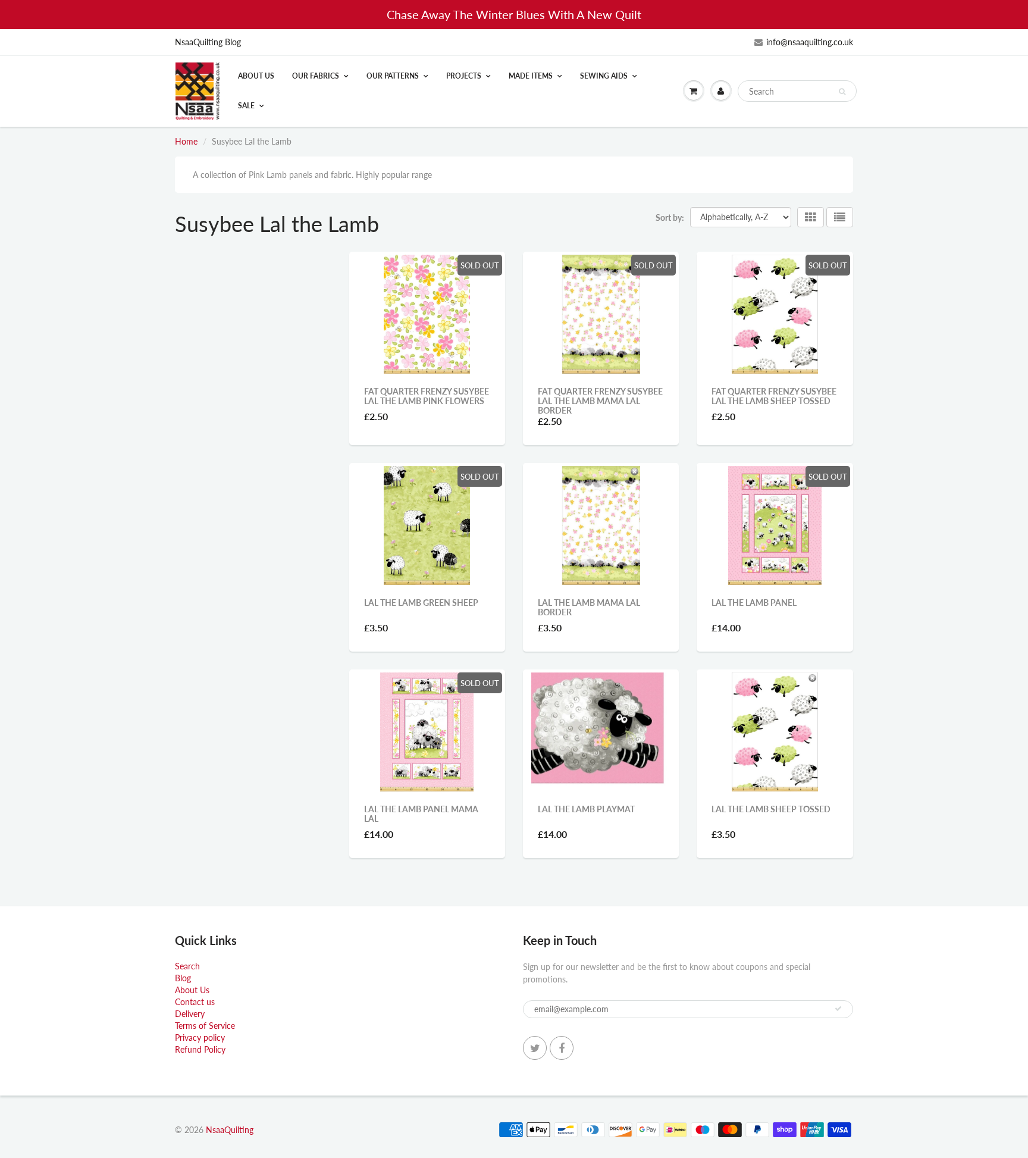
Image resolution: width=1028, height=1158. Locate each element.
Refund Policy (200, 1049)
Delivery (190, 1014)
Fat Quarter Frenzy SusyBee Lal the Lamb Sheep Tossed (774, 396)
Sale (246, 105)
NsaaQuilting (229, 1130)
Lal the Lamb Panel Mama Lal (421, 814)
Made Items (531, 75)
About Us (256, 75)
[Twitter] (535, 1048)
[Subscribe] (838, 1008)
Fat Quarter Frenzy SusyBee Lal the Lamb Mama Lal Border (600, 400)
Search (187, 966)
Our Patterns (392, 75)
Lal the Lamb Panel (754, 602)
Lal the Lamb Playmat (586, 809)
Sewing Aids (604, 75)
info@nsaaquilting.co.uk (809, 42)
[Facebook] (561, 1048)
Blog (183, 978)
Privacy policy (200, 1037)
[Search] (842, 91)
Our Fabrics (315, 75)
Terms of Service (205, 1026)
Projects (463, 75)
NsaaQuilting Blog (208, 42)
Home (186, 141)
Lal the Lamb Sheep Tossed (771, 809)
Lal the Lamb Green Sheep (421, 602)
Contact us (195, 1002)
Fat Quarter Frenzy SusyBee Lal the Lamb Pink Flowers (426, 396)
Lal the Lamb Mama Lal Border (589, 607)
